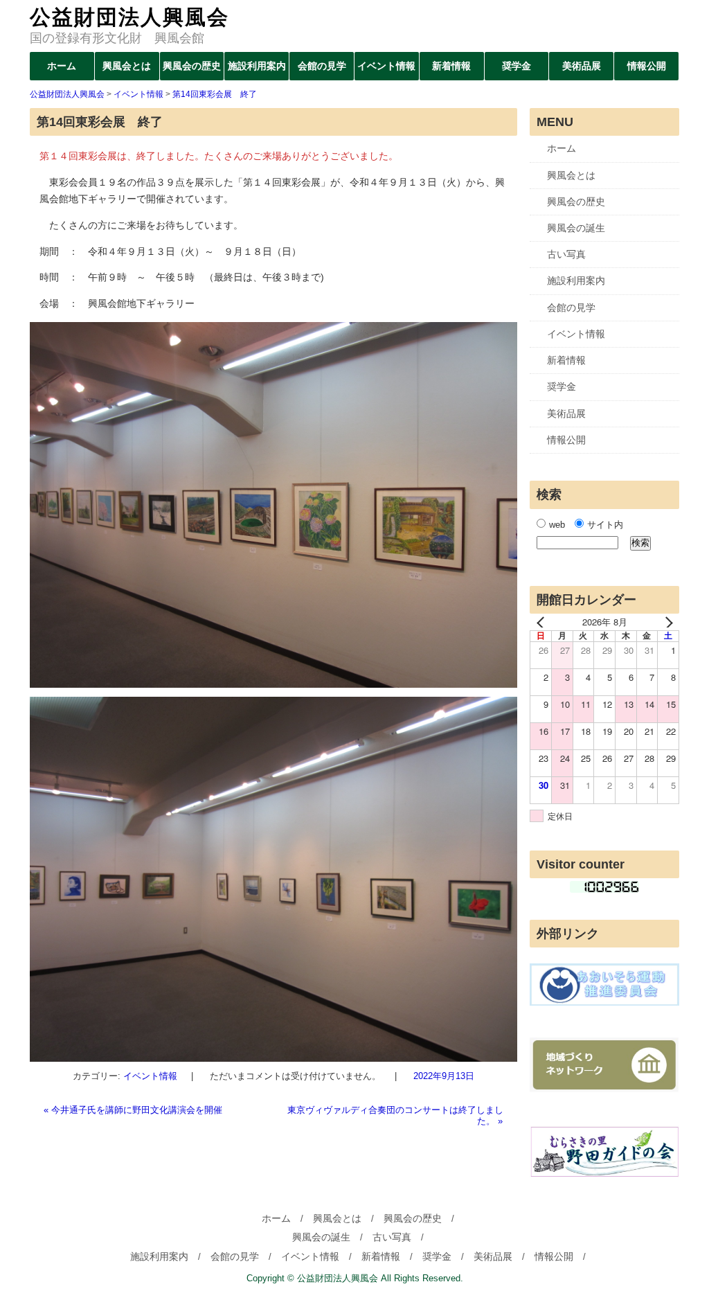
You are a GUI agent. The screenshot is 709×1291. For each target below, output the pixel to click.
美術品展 (581, 65)
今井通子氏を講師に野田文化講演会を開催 (133, 1110)
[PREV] (543, 621)
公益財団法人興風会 (129, 17)
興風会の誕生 (576, 227)
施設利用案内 (257, 65)
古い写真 (566, 254)
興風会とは (126, 65)
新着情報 (451, 65)
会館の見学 (322, 65)
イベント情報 (386, 65)
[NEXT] (666, 621)
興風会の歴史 (192, 65)
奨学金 (516, 65)
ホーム (61, 65)
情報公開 (646, 65)
